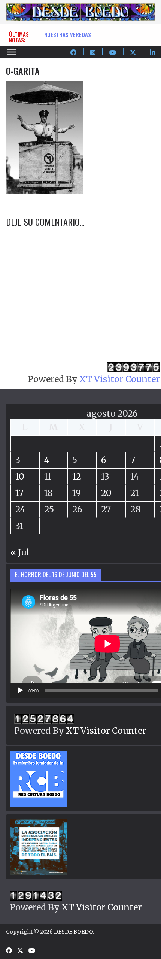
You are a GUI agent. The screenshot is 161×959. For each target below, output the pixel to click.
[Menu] (11, 52)
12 (76, 476)
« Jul (19, 552)
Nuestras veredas (67, 34)
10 (19, 476)
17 (19, 492)
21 (134, 492)
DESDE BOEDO (73, 931)
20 (106, 492)
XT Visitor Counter (119, 379)
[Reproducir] (20, 690)
